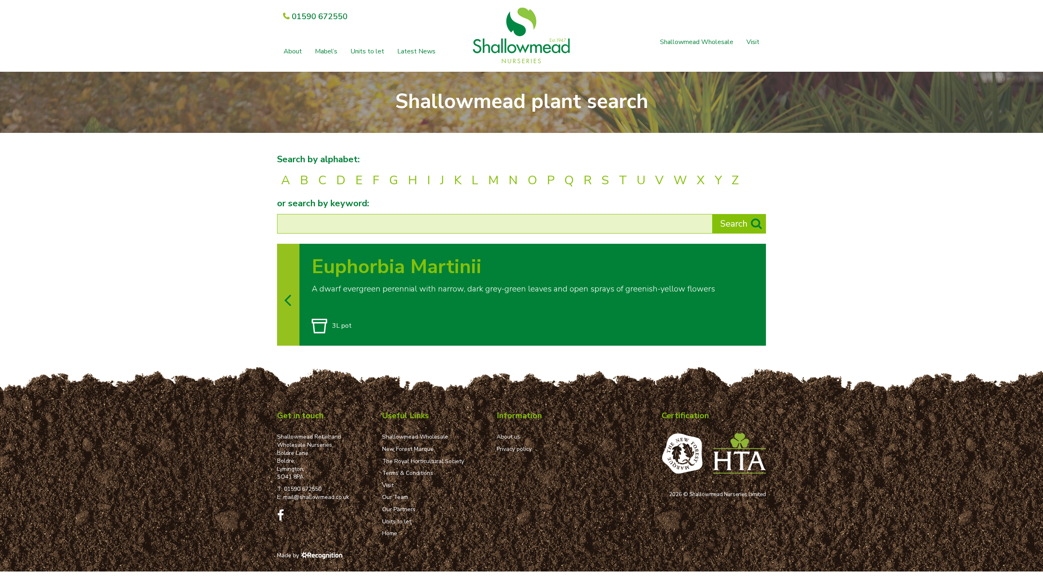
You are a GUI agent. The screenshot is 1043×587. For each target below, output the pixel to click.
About (293, 51)
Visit (752, 42)
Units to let (367, 51)
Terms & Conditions (407, 473)
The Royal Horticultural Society (423, 461)
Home (389, 533)
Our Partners (399, 509)
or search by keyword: (323, 203)
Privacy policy (514, 449)
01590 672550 (302, 489)
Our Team (395, 497)
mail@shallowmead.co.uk (316, 497)
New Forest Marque (407, 449)
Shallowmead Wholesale (696, 42)
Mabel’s (326, 51)
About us (508, 437)
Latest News (416, 51)
